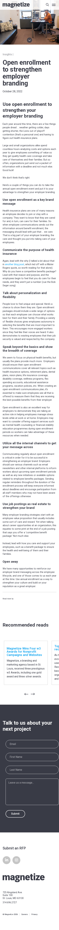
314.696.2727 (10, 902)
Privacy (34, 914)
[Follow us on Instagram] (16, 860)
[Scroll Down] (29, 40)
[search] (47, 5)
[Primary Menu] (53, 5)
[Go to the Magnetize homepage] (16, 5)
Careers (24, 914)
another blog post (14, 264)
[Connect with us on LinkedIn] (6, 860)
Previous (24, 694)
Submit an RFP (14, 848)
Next (35, 693)
